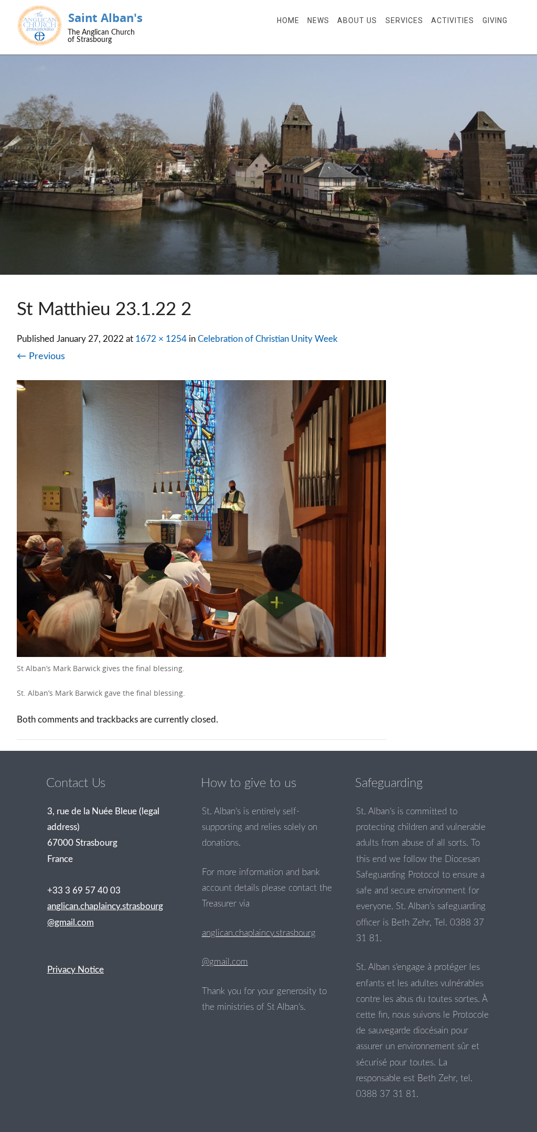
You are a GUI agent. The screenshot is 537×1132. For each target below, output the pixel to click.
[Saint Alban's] (40, 25)
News (318, 20)
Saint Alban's (105, 17)
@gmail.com (225, 961)
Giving (495, 20)
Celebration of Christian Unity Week (268, 339)
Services (404, 20)
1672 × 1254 (161, 339)
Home (288, 20)
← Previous (41, 356)
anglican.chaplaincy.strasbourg (259, 933)
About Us (357, 20)
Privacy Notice (75, 969)
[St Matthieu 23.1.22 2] (201, 654)
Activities (452, 20)
